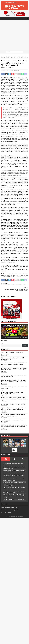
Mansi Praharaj (14, 70)
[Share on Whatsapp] (22, 74)
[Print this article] (19, 74)
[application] (14, 331)
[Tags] (14, 459)
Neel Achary (4, 340)
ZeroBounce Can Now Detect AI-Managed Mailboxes (13, 404)
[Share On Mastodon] (25, 74)
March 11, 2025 (6, 70)
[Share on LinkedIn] (9, 74)
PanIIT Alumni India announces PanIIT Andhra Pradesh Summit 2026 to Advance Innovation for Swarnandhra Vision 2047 (14, 399)
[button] (27, 19)
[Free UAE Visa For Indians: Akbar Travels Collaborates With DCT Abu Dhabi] (23, 445)
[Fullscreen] (26, 337)
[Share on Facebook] (3, 74)
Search (2, 343)
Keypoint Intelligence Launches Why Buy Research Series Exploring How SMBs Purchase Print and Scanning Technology (13, 409)
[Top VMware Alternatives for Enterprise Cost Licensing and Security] (17, 441)
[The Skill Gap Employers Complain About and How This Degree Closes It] (11, 441)
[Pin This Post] (12, 74)
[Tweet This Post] (6, 74)
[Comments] (23, 459)
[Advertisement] (14, 35)
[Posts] (5, 459)
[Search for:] (14, 51)
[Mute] (23, 337)
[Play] (3, 337)
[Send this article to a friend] (16, 74)
